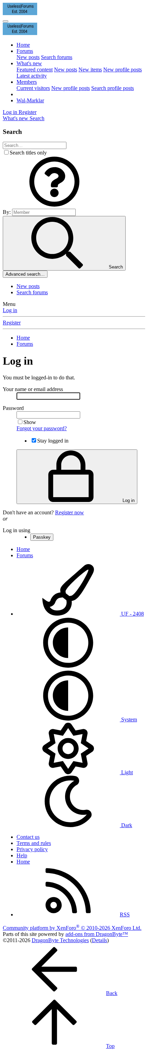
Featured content (35, 69)
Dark (126, 825)
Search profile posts (112, 88)
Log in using (16, 530)
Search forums (56, 57)
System (128, 719)
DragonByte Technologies (60, 940)
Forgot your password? (42, 428)
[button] (54, 205)
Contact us (28, 837)
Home (23, 45)
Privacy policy (32, 849)
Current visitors (33, 88)
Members (27, 82)
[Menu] (5, 21)
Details (99, 940)
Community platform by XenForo (72, 928)
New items (90, 69)
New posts (28, 57)
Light (126, 772)
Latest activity (32, 76)
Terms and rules (34, 843)
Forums (25, 51)
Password (13, 408)
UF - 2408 (132, 614)
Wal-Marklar (30, 100)
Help (22, 855)
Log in (10, 310)
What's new (29, 63)
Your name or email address (33, 389)
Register (12, 322)
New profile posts (122, 69)
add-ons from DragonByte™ (96, 934)
